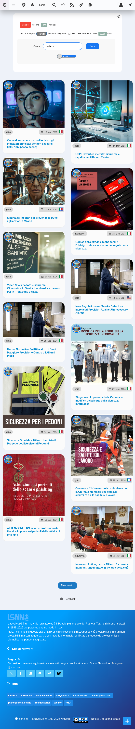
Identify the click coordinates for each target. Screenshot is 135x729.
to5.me (58, 702)
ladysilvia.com (44, 695)
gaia (8, 131)
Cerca (36, 46)
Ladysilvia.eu (80, 695)
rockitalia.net (42, 702)
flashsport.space (101, 695)
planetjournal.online (19, 702)
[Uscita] (130, 5)
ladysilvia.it (62, 695)
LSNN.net (26, 695)
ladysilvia (79, 555)
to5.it (68, 702)
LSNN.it (12, 695)
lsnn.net (23, 718)
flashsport (80, 233)
